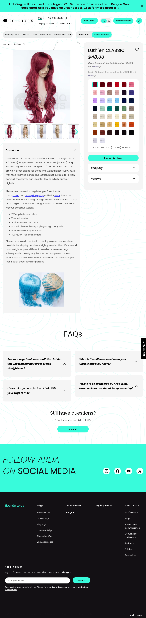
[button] (41, 18)
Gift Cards (89, 20)
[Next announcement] (137, 6)
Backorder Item (113, 158)
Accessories (60, 34)
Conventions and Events (131, 535)
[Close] (142, 6)
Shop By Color (44, 512)
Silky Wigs (41, 524)
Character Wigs (44, 536)
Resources (84, 34)
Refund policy (51, 614)
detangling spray (34, 195)
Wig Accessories (45, 542)
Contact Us (130, 555)
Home (6, 44)
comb (16, 195)
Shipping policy (86, 614)
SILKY (35, 34)
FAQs (127, 518)
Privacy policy (68, 614)
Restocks (129, 543)
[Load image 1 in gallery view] (9, 132)
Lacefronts (45, 34)
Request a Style (123, 20)
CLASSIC (26, 34)
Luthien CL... (20, 44)
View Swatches (101, 34)
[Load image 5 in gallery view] (73, 132)
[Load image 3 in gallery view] (41, 132)
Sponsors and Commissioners (132, 526)
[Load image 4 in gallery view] (57, 132)
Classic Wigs (43, 518)
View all (73, 429)
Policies (128, 549)
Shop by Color (12, 34)
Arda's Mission (131, 512)
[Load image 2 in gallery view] (25, 132)
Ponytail (70, 512)
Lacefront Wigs (44, 530)
